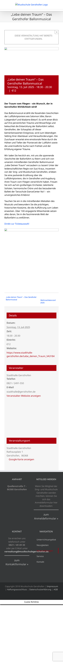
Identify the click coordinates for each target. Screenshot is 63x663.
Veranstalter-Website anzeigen (24, 395)
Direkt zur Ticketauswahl (16, 223)
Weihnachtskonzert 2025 (48, 301)
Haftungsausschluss (17, 589)
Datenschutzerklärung (40, 589)
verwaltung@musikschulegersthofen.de (26, 551)
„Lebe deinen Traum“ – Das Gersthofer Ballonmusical (21, 298)
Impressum (52, 586)
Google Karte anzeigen (21, 459)
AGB (56, 589)
